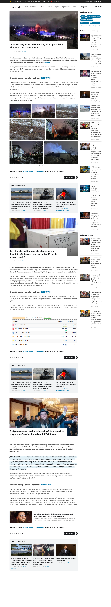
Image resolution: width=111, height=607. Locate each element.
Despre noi (88, 1)
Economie (33, 7)
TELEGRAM (45, 78)
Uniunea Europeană (87, 19)
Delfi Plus (47, 62)
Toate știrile (83, 7)
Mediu (98, 26)
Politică (41, 7)
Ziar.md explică (95, 23)
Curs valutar (85, 23)
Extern (74, 7)
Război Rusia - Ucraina (93, 16)
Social (26, 7)
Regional (57, 7)
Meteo (83, 16)
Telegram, (41, 171)
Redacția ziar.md (19, 177)
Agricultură (66, 7)
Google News (28, 171)
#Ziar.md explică (86, 235)
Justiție (49, 7)
